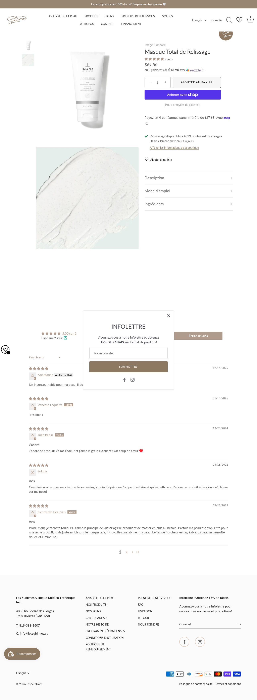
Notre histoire (97, 624)
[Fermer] (168, 315)
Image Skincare (155, 45)
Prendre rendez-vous (138, 16)
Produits (91, 16)
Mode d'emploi (157, 190)
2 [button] (126, 552)
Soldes (167, 16)
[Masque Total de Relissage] (28, 45)
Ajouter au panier (197, 82)
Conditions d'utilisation (105, 637)
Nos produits (96, 604)
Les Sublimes (34, 684)
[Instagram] (133, 379)
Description (154, 177)
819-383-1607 (29, 625)
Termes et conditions (228, 684)
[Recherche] (229, 20)
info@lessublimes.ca (34, 633)
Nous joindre (148, 624)
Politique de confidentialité (195, 684)
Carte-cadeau (96, 618)
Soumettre (128, 366)
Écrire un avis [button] (198, 336)
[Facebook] (124, 379)
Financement (131, 23)
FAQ (140, 604)
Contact (107, 23)
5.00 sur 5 (69, 333)
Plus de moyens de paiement (182, 104)
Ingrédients (154, 203)
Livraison (145, 611)
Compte (216, 20)
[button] (155, 59)
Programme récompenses (105, 631)
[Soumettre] (239, 624)
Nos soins (93, 611)
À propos (87, 23)
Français (197, 20)
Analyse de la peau (63, 16)
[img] (38, 368)
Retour (143, 618)
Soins (110, 16)
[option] (28, 46)
